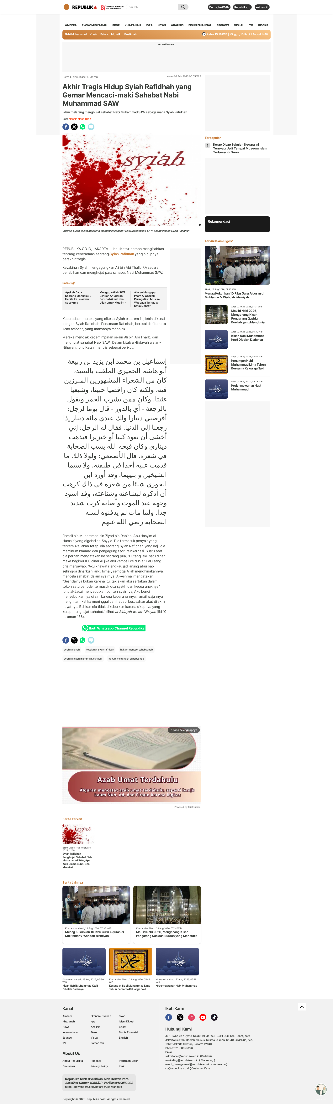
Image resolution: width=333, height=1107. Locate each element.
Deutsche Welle (219, 7)
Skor (121, 1016)
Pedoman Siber (128, 1060)
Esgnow (67, 1037)
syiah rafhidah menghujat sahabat (83, 658)
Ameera (67, 1016)
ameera (71, 25)
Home (65, 76)
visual (239, 25)
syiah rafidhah (72, 649)
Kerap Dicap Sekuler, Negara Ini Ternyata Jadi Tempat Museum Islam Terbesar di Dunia (240, 148)
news (162, 25)
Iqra (93, 1021)
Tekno (94, 1032)
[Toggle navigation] (66, 7)
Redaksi (96, 1060)
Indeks (263, 25)
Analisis (95, 1026)
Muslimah (130, 34)
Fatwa (104, 34)
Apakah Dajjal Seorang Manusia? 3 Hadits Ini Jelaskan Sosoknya (78, 297)
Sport (122, 1026)
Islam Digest (80, 76)
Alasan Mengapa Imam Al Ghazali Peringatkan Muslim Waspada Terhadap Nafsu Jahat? (147, 299)
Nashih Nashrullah (80, 118)
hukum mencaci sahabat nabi (136, 649)
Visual (94, 1037)
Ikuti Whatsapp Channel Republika (116, 628)
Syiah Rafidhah (122, 254)
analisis (177, 25)
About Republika (72, 1060)
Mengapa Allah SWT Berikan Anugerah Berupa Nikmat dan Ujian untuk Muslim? (113, 297)
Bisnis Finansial (200, 25)
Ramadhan (97, 1043)
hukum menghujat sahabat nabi (126, 658)
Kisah (93, 34)
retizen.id (262, 7)
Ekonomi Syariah (94, 25)
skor (115, 25)
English (123, 1037)
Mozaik (116, 34)
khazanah (133, 25)
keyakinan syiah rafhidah (100, 649)
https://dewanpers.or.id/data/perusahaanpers (93, 1086)
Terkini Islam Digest (219, 241)
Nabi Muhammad (76, 34)
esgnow (223, 25)
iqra (149, 25)
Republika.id (242, 7)
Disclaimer (68, 1066)
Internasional (70, 1032)
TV (251, 25)
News (66, 1026)
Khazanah (68, 1021)
